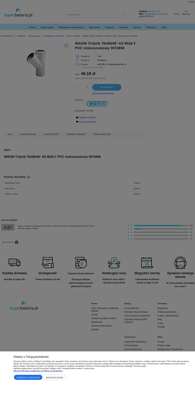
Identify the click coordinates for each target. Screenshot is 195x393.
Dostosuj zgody (54, 378)
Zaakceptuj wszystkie (28, 378)
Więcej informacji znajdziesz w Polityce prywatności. (38, 371)
